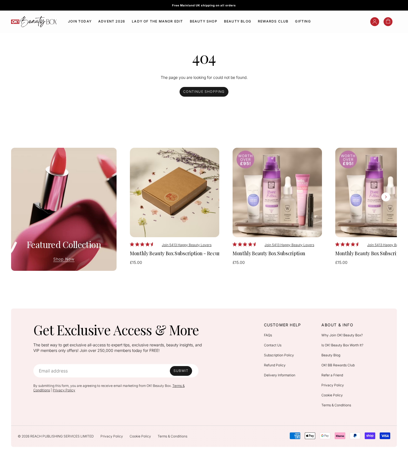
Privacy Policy (64, 390)
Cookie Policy (332, 395)
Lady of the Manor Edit (157, 21)
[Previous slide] (141, 196)
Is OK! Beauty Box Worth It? (342, 345)
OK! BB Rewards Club (338, 365)
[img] (132, 244)
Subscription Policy (279, 355)
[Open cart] (388, 21)
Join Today (80, 21)
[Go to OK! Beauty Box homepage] (34, 21)
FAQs (268, 335)
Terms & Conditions (336, 405)
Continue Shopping (204, 91)
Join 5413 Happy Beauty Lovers (186, 245)
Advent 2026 (111, 21)
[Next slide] (385, 196)
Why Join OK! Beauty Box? (342, 335)
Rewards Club (273, 21)
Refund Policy (275, 365)
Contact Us (272, 345)
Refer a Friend (332, 375)
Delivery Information (279, 375)
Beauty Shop (203, 21)
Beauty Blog (237, 21)
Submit (180, 371)
